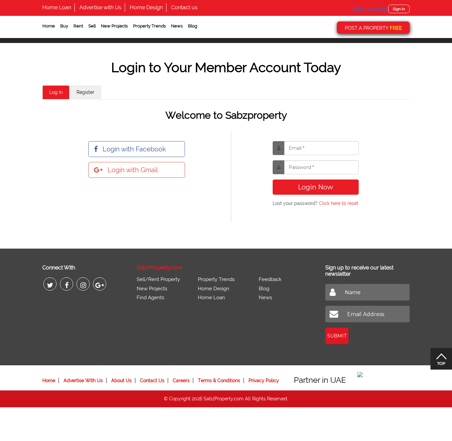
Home (48, 25)
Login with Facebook (134, 149)
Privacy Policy (264, 380)
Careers (181, 380)
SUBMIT (336, 336)
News (177, 25)
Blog (192, 25)
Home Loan (56, 7)
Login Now (315, 187)
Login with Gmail (133, 170)
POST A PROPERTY (373, 28)
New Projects (114, 25)
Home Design (146, 7)
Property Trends (149, 25)
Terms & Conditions (219, 380)
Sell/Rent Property (158, 279)
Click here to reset (338, 203)
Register (85, 92)
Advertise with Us (100, 7)
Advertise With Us (83, 380)
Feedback (270, 279)
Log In (56, 92)
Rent (78, 25)
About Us (121, 380)
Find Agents (150, 298)
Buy (64, 25)
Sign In (399, 9)
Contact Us (152, 380)
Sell (92, 25)
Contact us (184, 7)
